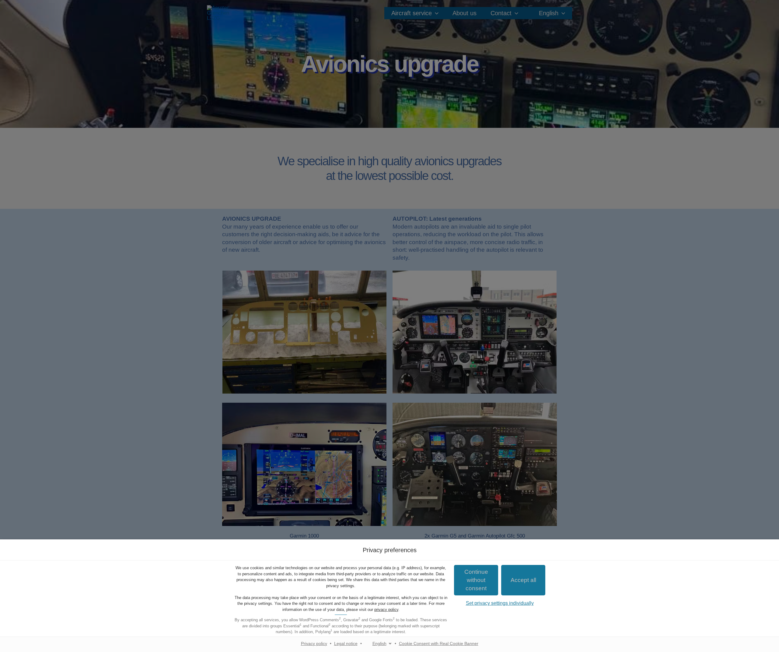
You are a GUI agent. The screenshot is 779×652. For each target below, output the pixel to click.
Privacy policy (314, 643)
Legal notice (346, 643)
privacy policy (386, 609)
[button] (523, 580)
